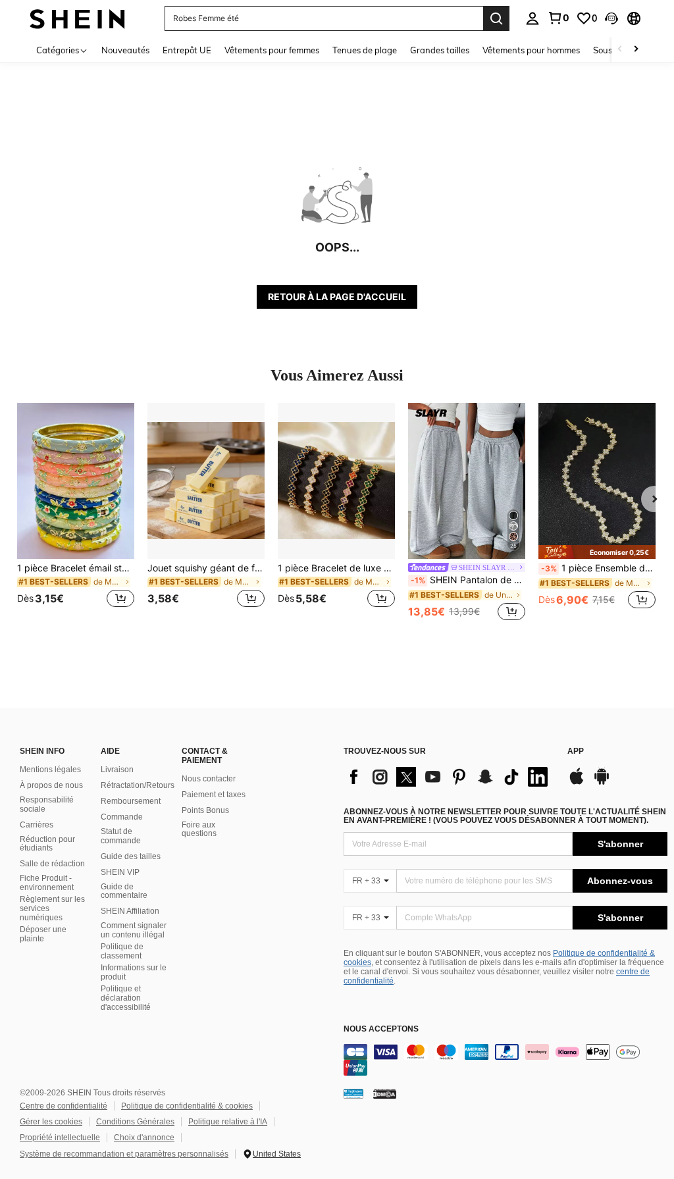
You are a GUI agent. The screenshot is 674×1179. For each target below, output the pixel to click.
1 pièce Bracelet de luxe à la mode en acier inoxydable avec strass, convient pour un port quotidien (336, 568)
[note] (597, 552)
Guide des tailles (131, 856)
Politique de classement (122, 951)
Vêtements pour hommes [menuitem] (531, 50)
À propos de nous (51, 785)
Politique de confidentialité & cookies (187, 1106)
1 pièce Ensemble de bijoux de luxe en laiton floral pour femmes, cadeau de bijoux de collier (598, 568)
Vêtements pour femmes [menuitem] (271, 50)
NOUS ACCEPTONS (381, 1029)
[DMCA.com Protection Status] (384, 1093)
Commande (122, 817)
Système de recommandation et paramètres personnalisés (124, 1154)
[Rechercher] (496, 18)
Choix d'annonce (144, 1137)
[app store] (576, 782)
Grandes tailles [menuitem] (439, 50)
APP (575, 751)
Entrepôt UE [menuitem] (187, 50)
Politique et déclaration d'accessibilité (126, 998)
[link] (558, 18)
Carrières (36, 824)
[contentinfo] (505, 1060)
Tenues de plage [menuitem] (364, 50)
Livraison (117, 769)
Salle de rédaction (52, 863)
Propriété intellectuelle (60, 1137)
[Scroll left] (620, 50)
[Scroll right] (635, 50)
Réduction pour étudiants (47, 844)
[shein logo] (77, 18)
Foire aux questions (199, 829)
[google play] (601, 782)
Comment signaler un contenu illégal (134, 930)
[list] (449, 777)
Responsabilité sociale (47, 804)
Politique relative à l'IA (227, 1121)
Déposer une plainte (43, 934)
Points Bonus (205, 810)
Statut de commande (121, 836)
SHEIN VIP (120, 872)
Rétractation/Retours (137, 785)
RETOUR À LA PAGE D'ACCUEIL (337, 296)
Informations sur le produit (134, 972)
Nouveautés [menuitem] (125, 50)
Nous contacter (209, 778)
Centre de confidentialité (63, 1106)
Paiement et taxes (214, 794)
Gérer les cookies (51, 1121)
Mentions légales (50, 769)
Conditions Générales (135, 1121)
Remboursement (131, 801)
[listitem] (75, 513)
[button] (611, 18)
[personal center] (532, 18)
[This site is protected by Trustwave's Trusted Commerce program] (353, 1093)
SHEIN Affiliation (130, 911)
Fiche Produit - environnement (47, 883)
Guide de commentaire (124, 891)
